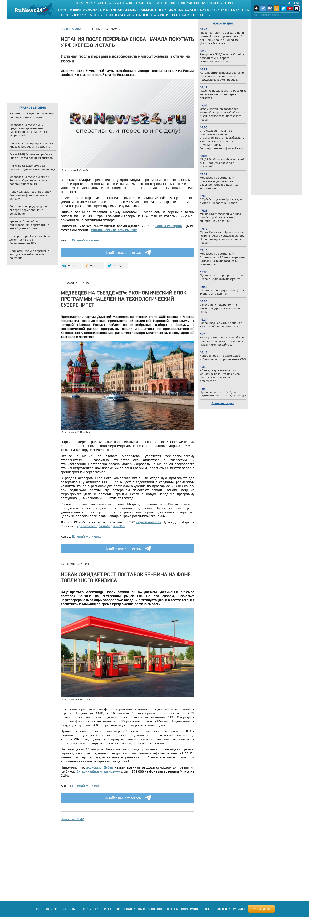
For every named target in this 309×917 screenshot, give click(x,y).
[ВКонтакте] (71, 263)
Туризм (74, 15)
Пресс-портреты (200, 15)
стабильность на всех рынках (114, 230)
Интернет (221, 9)
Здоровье (190, 9)
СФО (196, 3)
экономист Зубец (99, 767)
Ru (289, 2)
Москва (90, 3)
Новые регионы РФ (220, 3)
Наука (162, 9)
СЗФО (150, 3)
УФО (189, 3)
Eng (297, 2)
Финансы (116, 9)
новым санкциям (168, 226)
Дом (110, 15)
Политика (75, 9)
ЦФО (158, 3)
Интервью (172, 15)
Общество (130, 9)
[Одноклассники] (94, 263)
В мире (62, 9)
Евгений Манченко (87, 240)
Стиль (101, 15)
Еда (180, 9)
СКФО (181, 3)
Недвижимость (124, 15)
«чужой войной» (148, 522)
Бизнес (104, 9)
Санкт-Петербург (135, 3)
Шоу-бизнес (143, 15)
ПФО (165, 3)
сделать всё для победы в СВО (101, 526)
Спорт (172, 9)
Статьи (185, 15)
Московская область (110, 3)
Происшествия (148, 9)
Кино (93, 15)
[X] (117, 263)
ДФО (203, 3)
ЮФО (173, 3)
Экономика (90, 9)
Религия (63, 15)
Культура (243, 9)
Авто (232, 9)
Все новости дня (223, 403)
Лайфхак (158, 15)
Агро (84, 15)
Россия (79, 3)
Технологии (206, 9)
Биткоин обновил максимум (98, 771)
